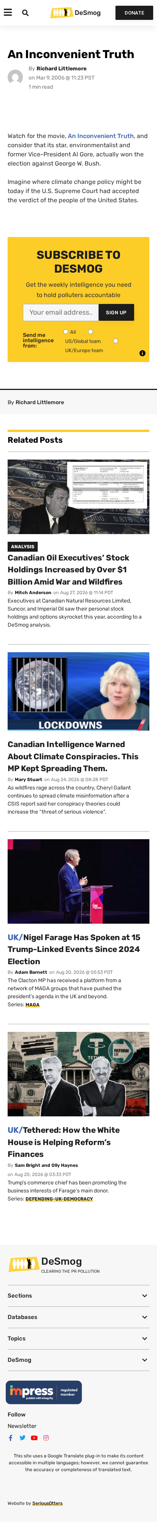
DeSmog (88, 12)
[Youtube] (34, 1438)
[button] (78, 1296)
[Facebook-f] (11, 1438)
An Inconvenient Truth (101, 136)
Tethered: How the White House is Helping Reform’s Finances (64, 1142)
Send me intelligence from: (38, 341)
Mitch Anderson (33, 592)
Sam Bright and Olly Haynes (46, 1165)
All (73, 332)
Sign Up (116, 312)
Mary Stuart (28, 779)
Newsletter (22, 1426)
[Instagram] (46, 1438)
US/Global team (83, 341)
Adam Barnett (31, 972)
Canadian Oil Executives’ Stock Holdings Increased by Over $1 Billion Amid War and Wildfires (68, 569)
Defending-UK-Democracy (59, 1199)
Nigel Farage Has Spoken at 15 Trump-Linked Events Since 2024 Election (74, 949)
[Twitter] (22, 1438)
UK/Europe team (84, 350)
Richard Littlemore (62, 68)
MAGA (33, 1004)
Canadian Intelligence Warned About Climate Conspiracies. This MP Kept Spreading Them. (73, 756)
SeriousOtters (47, 1503)
